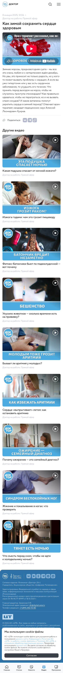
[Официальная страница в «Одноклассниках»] (38, 576)
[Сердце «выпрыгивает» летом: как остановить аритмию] (31, 390)
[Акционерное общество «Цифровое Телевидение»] (31, 617)
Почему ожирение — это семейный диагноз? (30, 459)
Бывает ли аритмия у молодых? (22, 363)
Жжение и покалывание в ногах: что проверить (25, 508)
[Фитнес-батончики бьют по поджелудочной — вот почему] (31, 244)
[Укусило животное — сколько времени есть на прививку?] (31, 294)
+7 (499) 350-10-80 (28, 608)
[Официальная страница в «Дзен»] (48, 576)
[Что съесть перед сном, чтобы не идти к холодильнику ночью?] (31, 536)
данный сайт (21, 645)
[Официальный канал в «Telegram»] (43, 576)
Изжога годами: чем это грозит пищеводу (28, 217)
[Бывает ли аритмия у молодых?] (31, 343)
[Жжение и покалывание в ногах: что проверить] (31, 486)
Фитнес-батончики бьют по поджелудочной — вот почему (31, 265)
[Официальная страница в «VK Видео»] (33, 576)
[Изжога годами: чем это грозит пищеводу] (31, 197)
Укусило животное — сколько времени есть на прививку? (29, 315)
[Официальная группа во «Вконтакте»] (28, 576)
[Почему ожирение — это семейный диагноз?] (31, 440)
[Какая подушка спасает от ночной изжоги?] (31, 151)
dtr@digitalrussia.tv (37, 605)
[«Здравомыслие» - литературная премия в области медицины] (15, 576)
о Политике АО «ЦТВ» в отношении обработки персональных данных (30, 642)
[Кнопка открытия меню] (58, 4)
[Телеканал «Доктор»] (10, 4)
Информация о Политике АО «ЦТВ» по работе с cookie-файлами (28, 640)
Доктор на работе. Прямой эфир (18, 175)
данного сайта (22, 639)
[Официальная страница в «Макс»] (53, 576)
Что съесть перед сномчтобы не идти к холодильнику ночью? (26, 557)
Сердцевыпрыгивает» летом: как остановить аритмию (24, 411)
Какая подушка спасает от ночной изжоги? (29, 171)
